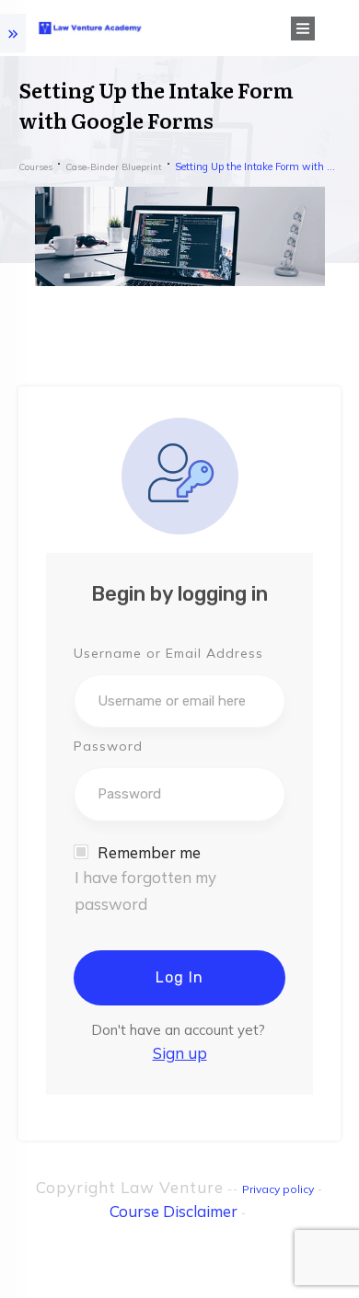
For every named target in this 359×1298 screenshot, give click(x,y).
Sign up (180, 1053)
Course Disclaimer (173, 1211)
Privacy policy (278, 1189)
